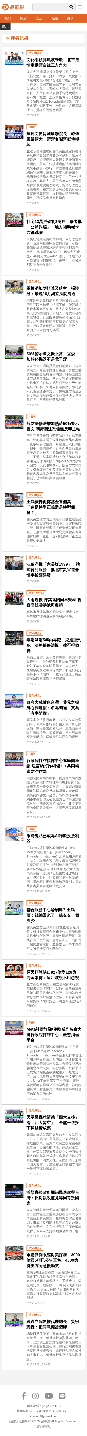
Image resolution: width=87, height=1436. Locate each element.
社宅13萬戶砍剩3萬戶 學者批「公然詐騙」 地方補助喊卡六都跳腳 (54, 227)
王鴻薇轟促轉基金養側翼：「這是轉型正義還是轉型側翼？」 (51, 507)
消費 (32, 127)
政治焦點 (35, 53)
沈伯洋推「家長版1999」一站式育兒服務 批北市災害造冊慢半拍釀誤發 (53, 569)
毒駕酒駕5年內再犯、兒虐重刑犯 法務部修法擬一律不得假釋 (54, 645)
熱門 (8, 18)
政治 (39, 18)
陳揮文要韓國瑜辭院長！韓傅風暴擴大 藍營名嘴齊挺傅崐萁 (53, 139)
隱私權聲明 (43, 1426)
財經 (23, 18)
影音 (70, 18)
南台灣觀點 (36, 593)
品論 (55, 18)
